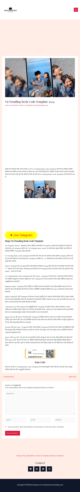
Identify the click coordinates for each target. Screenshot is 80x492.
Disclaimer (31, 456)
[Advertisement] (40, 40)
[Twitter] (43, 469)
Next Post (73, 377)
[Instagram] (49, 469)
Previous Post (8, 377)
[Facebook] (30, 469)
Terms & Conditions (43, 456)
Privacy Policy (21, 456)
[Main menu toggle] (76, 10)
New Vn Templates (26, 105)
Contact (60, 456)
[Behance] (36, 469)
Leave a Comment (11, 105)
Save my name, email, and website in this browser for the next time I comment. (36, 427)
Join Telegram (22, 235)
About (53, 456)
